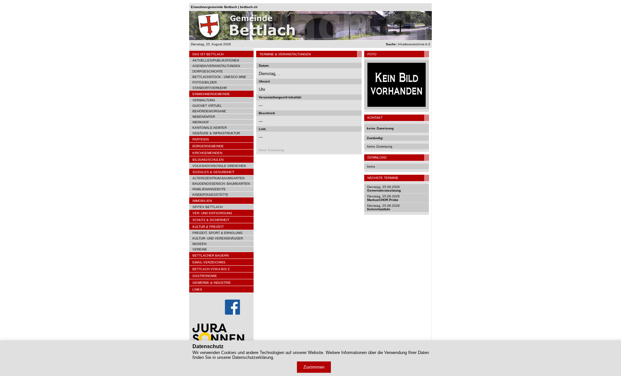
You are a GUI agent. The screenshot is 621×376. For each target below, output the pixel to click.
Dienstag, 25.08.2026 (384, 188)
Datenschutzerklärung (252, 357)
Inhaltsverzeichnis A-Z (408, 44)
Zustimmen (313, 367)
